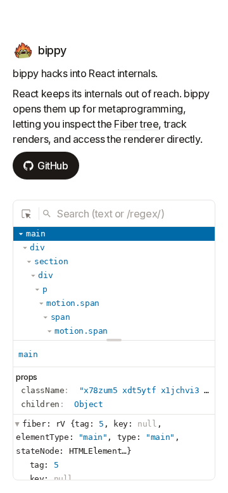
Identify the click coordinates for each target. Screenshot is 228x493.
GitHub (52, 165)
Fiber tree (136, 124)
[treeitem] (114, 234)
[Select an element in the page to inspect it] (26, 213)
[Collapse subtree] (21, 234)
